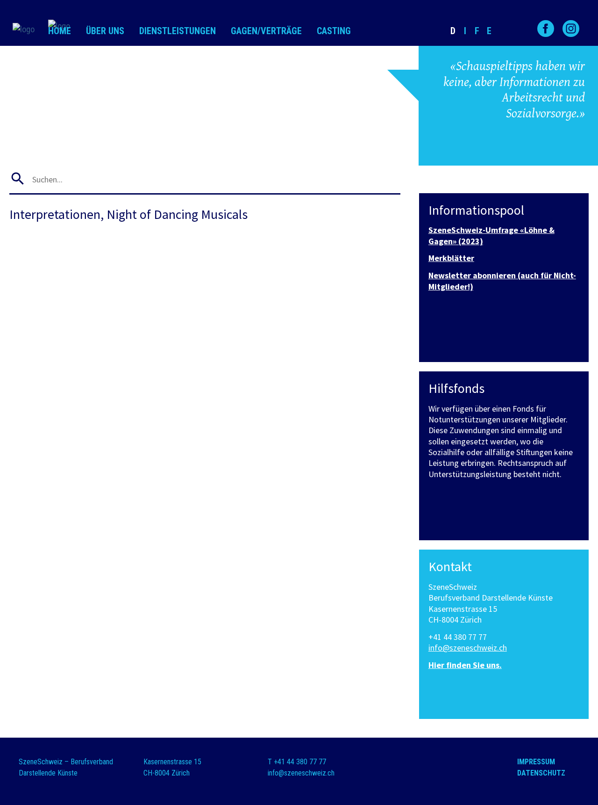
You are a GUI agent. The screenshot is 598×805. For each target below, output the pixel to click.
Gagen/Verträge (266, 30)
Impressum (536, 761)
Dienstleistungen (177, 30)
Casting (334, 30)
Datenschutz (541, 773)
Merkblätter (451, 258)
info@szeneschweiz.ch (467, 647)
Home (59, 30)
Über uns (105, 30)
